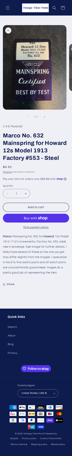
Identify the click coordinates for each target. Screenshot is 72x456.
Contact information (50, 438)
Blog (10, 344)
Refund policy (58, 444)
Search (12, 327)
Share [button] (11, 284)
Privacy (12, 353)
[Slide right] (44, 117)
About (12, 335)
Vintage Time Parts (34, 434)
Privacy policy (29, 438)
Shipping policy (39, 444)
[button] (7, 8)
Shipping (7, 172)
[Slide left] (27, 117)
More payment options (36, 227)
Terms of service (19, 444)
